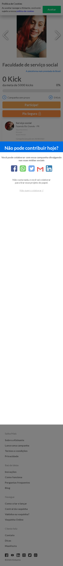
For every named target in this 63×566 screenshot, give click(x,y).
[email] (39, 169)
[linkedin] (47, 168)
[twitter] (30, 168)
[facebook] (14, 168)
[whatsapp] (21, 168)
